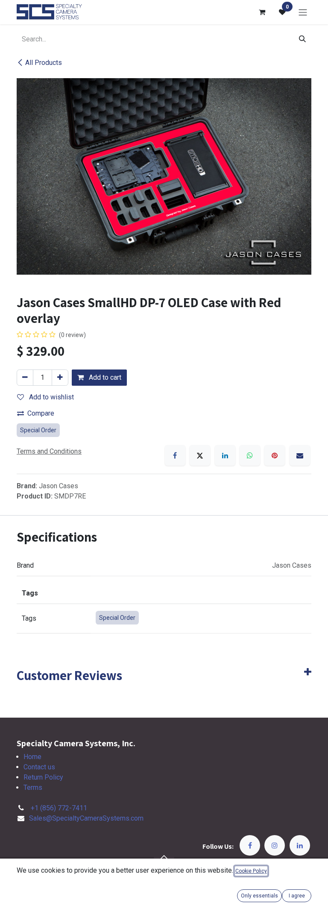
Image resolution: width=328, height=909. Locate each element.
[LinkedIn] (225, 455)
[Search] (302, 39)
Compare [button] (40, 413)
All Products (43, 63)
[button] (164, 857)
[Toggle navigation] (302, 12)
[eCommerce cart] (261, 12)
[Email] (300, 455)
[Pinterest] (274, 455)
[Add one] (60, 377)
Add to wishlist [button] (50, 397)
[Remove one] (25, 377)
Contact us (39, 767)
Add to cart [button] (104, 377)
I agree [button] (297, 896)
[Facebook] (175, 455)
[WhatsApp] (250, 455)
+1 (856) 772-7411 (59, 808)
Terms (32, 787)
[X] (200, 455)
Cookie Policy (251, 871)
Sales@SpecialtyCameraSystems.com (86, 818)
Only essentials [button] (259, 896)
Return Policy (43, 777)
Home (32, 757)
